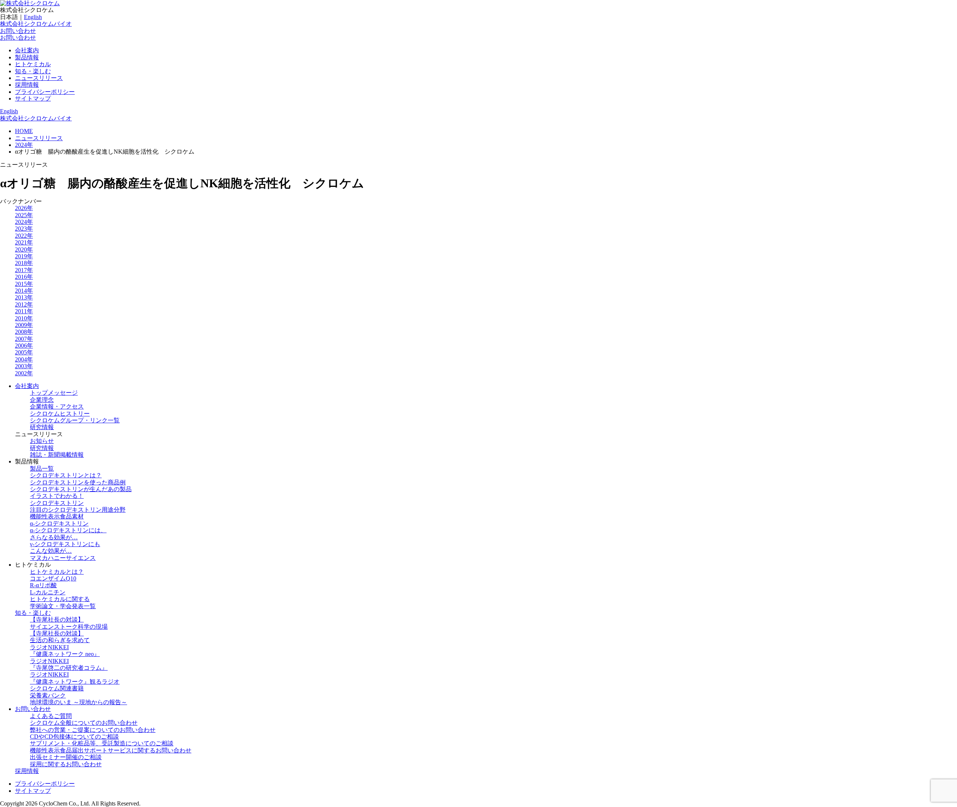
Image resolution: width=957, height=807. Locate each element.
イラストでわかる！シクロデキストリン (57, 499)
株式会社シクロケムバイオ (36, 24)
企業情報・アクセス (57, 406)
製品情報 (27, 57)
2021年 (24, 242)
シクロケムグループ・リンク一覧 (75, 420)
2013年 (24, 297)
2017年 (24, 270)
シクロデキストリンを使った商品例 (78, 482)
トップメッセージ (54, 392)
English (33, 17)
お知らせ (42, 441)
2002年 (24, 373)
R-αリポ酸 (43, 585)
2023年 (24, 228)
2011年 (24, 311)
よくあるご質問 (51, 716)
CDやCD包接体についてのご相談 (74, 736)
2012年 (24, 304)
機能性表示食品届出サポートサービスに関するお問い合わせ (110, 750)
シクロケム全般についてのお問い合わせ (84, 723)
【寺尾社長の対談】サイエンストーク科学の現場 (69, 622)
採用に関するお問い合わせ (66, 764)
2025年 (24, 215)
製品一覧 (42, 468)
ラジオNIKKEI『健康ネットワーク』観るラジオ (75, 677)
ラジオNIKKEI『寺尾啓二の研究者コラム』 (69, 664)
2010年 (24, 318)
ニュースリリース (39, 78)
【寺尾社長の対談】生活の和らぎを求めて (60, 636)
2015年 (24, 284)
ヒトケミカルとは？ (57, 572)
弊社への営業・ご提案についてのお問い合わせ (93, 730)
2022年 (24, 235)
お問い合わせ (18, 31)
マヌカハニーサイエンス (63, 558)
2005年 (24, 352)
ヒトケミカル (33, 64)
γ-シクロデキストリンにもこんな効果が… (65, 547)
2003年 (24, 366)
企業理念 (42, 400)
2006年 (24, 345)
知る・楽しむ (33, 71)
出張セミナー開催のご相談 (66, 757)
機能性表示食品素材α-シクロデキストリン (59, 519)
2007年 (24, 339)
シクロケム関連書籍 (57, 688)
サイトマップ (33, 98)
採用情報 (27, 84)
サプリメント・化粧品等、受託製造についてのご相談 (101, 743)
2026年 (24, 208)
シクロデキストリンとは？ (66, 475)
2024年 (24, 222)
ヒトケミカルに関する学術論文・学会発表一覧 (63, 602)
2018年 (24, 263)
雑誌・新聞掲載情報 (57, 455)
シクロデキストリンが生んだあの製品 (81, 489)
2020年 (24, 249)
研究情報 (42, 427)
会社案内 (27, 50)
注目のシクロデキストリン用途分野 (78, 509)
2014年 (24, 290)
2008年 (24, 332)
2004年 (24, 359)
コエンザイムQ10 (53, 578)
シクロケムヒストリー (60, 413)
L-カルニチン (47, 592)
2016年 (24, 277)
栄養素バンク (48, 695)
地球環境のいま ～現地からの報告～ (78, 702)
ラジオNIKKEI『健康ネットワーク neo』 (65, 650)
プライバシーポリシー (45, 92)
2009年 (24, 325)
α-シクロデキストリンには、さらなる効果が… (68, 533)
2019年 (24, 256)
